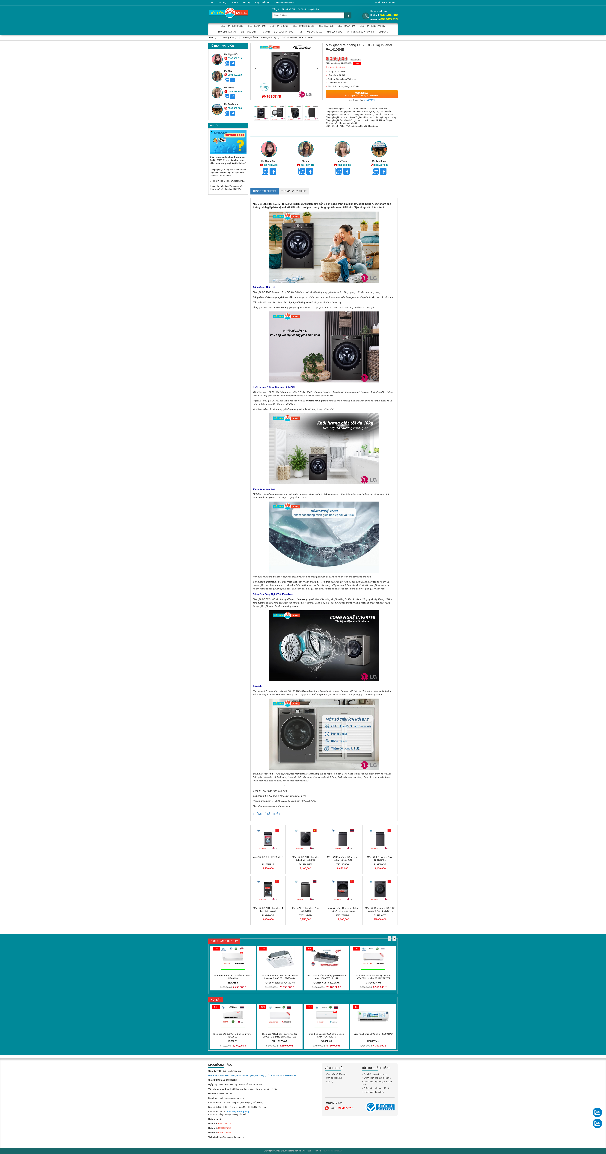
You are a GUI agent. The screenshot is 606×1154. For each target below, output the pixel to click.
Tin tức (235, 2)
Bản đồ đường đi (334, 1078)
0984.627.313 (235, 75)
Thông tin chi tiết (264, 191)
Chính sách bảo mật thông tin (377, 1078)
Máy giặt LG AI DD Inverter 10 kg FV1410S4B (276, 204)
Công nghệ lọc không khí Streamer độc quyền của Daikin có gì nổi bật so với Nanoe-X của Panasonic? (228, 172)
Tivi (300, 32)
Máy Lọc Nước (334, 32)
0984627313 (389, 19)
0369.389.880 (235, 91)
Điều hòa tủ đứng (279, 26)
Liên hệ (246, 2)
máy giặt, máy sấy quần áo (288, 494)
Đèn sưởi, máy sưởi (284, 32)
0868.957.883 (235, 108)
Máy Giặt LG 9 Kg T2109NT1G (267, 857)
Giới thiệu (222, 2)
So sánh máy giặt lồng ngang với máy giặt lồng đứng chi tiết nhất (301, 409)
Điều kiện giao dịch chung (375, 1074)
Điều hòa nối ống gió (303, 26)
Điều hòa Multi (325, 26)
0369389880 (389, 15)
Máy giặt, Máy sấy (227, 32)
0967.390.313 (235, 58)
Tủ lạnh (265, 32)
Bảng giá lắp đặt (262, 2)
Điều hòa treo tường (232, 26)
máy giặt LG (293, 392)
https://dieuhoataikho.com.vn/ (230, 1137)
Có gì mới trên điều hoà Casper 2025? (227, 181)
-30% (357, 63)
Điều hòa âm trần (257, 26)
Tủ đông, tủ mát (314, 32)
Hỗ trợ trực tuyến (386, 2)
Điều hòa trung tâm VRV (372, 26)
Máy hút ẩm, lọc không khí (360, 32)
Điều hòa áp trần (347, 26)
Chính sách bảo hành (284, 2)
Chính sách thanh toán (374, 1092)
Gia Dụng (383, 32)
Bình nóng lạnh (249, 32)
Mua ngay (361, 94)
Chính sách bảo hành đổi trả (376, 1088)
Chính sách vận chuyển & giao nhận (377, 1083)
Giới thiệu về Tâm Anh (336, 1074)
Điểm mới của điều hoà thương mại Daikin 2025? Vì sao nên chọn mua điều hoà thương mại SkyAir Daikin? (228, 160)
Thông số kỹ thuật (293, 191)
